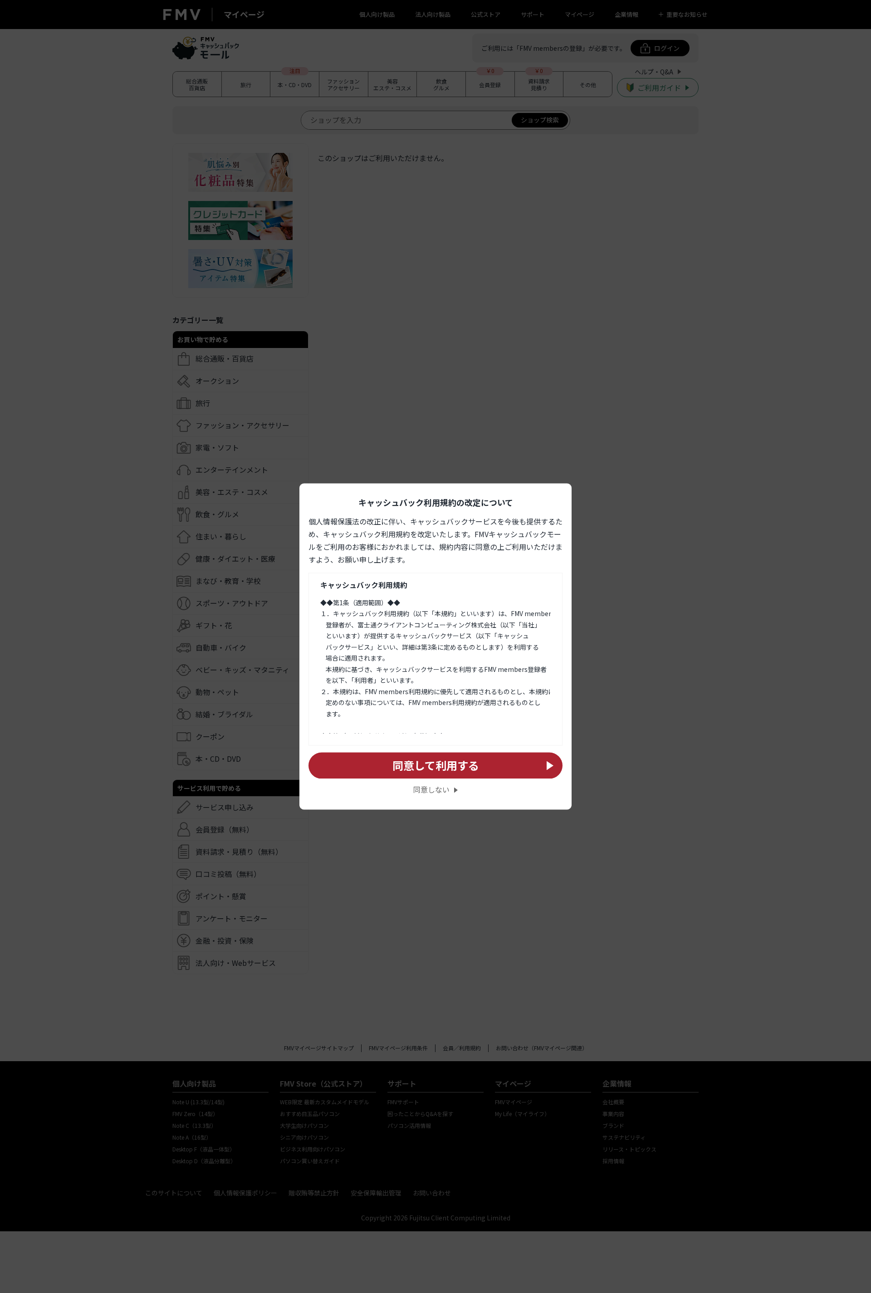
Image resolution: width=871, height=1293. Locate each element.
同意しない (431, 789)
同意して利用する (435, 765)
